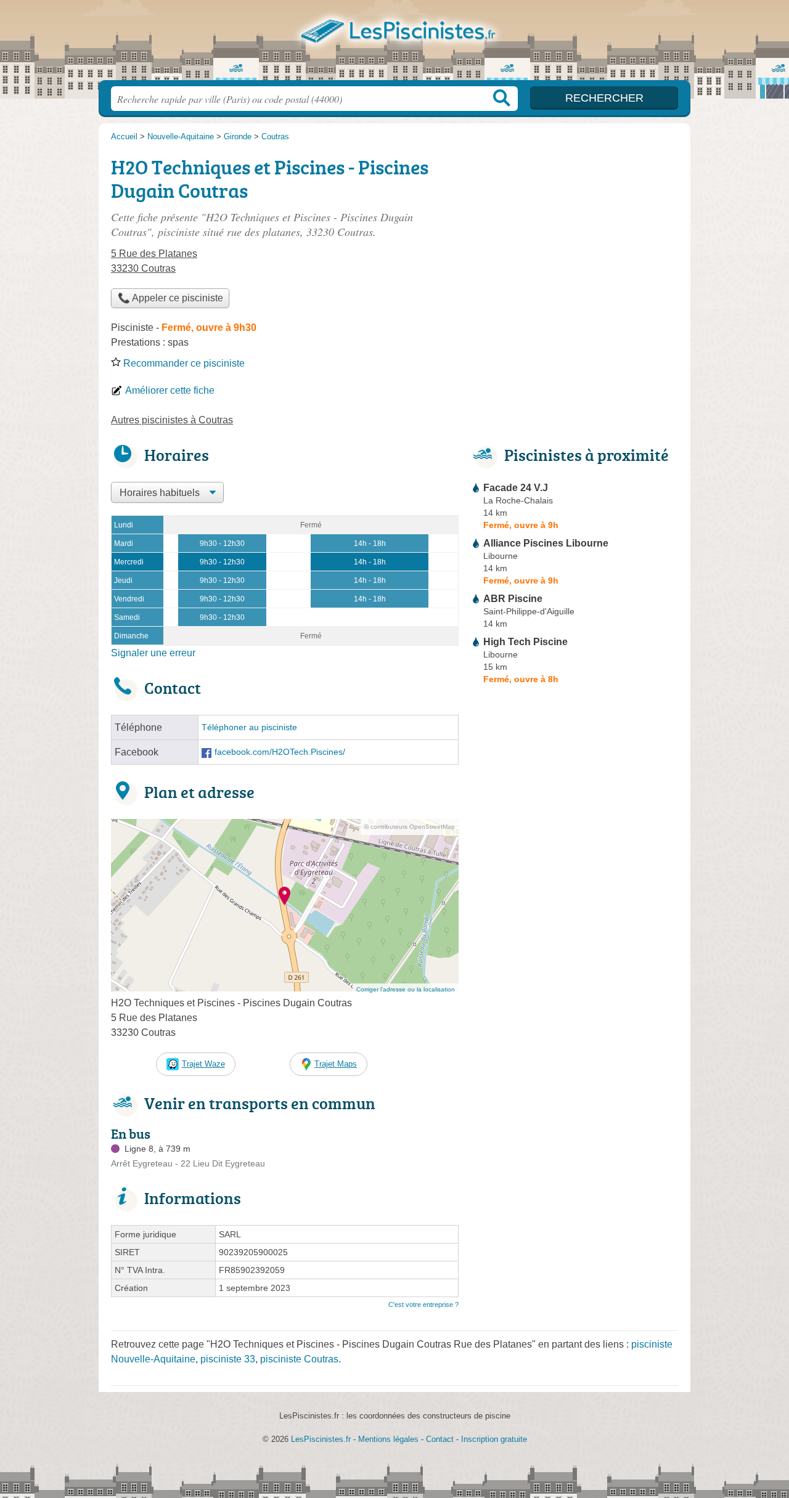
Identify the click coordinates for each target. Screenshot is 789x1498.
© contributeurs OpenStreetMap (409, 826)
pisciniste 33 (227, 1359)
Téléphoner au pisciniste (249, 727)
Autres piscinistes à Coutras (172, 420)
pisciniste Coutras (299, 1359)
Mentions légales (388, 1439)
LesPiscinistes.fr (394, 44)
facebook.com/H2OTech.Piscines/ (280, 752)
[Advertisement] (574, 238)
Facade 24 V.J (515, 487)
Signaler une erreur (153, 653)
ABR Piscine (512, 598)
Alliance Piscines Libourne (545, 543)
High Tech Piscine (525, 642)
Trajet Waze (203, 1064)
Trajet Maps (335, 1064)
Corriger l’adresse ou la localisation (405, 989)
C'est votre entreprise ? (423, 1304)
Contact (440, 1439)
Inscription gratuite (494, 1439)
